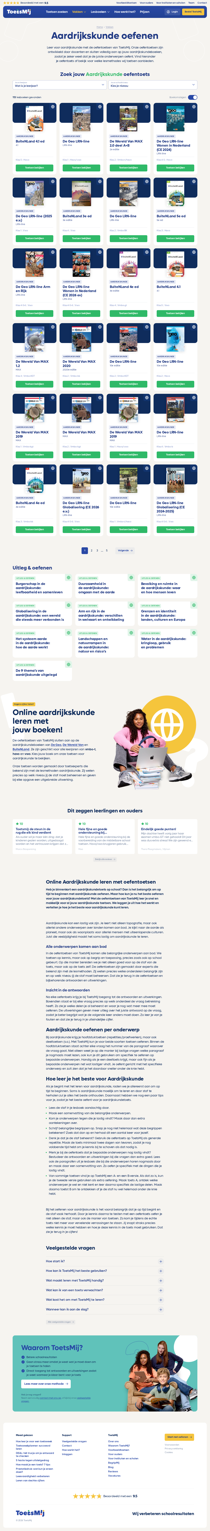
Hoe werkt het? (71, 1450)
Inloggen (67, 1454)
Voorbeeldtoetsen (118, 1450)
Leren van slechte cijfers (30, 1480)
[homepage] (19, 12)
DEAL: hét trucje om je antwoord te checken (35, 1454)
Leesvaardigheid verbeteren (33, 1476)
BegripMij (113, 1462)
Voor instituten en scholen (123, 1458)
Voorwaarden (172, 1444)
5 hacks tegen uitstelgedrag (32, 1460)
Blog (110, 1467)
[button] (60, 85)
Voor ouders (115, 1454)
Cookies (169, 1452)
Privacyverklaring (174, 1448)
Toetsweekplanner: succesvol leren (33, 1447)
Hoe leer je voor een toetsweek (34, 1441)
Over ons (113, 1441)
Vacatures (114, 1475)
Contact (67, 1445)
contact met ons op (50, 1398)
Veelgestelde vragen (74, 1441)
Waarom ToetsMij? (119, 1445)
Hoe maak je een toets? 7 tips (33, 1464)
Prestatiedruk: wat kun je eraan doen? (34, 1470)
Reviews (113, 1471)
